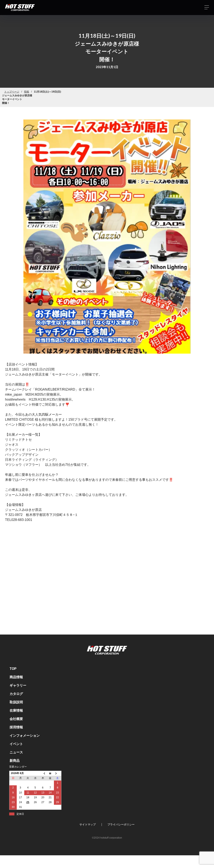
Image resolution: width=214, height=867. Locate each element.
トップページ (11, 91)
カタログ (16, 694)
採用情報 (16, 727)
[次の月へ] (57, 773)
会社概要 (16, 719)
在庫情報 (16, 710)
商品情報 (16, 677)
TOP (13, 668)
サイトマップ (87, 824)
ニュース (16, 752)
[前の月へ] (43, 773)
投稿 (26, 91)
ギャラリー (18, 685)
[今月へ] (50, 773)
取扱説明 (16, 702)
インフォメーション (25, 735)
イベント (16, 744)
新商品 (15, 760)
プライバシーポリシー (121, 824)
